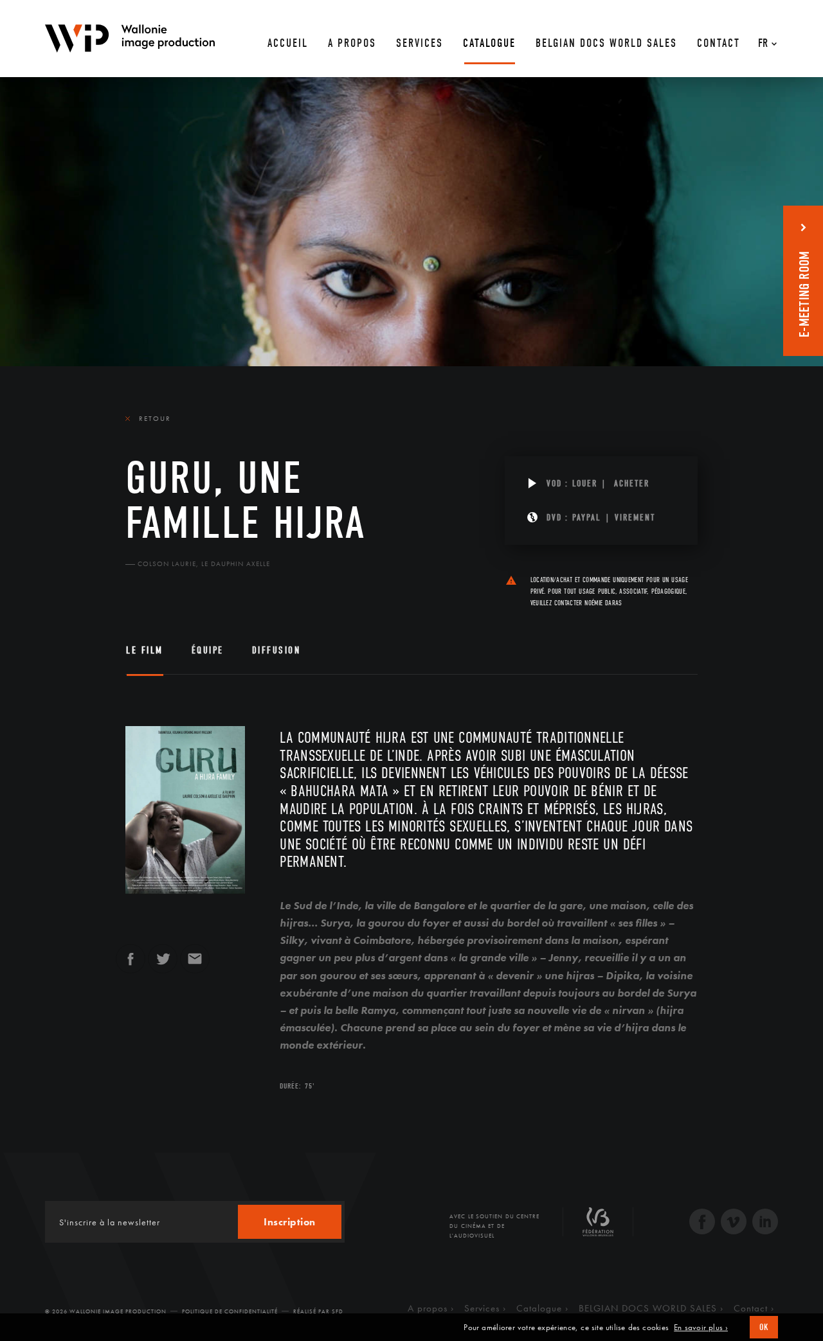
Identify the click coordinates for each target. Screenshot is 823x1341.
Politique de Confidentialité (230, 1311)
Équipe (208, 650)
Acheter (631, 483)
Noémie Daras (603, 603)
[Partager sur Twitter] (162, 964)
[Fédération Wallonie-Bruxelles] (598, 1226)
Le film (144, 650)
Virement (635, 517)
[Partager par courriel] (195, 964)
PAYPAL (586, 517)
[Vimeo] (733, 1223)
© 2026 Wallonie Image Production (106, 1311)
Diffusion (276, 650)
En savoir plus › (701, 1327)
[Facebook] (702, 1223)
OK (763, 1327)
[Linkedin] (765, 1223)
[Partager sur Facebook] (130, 964)
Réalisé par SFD (318, 1311)
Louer (584, 483)
